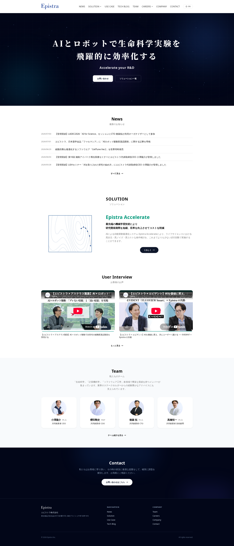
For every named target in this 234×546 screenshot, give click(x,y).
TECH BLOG (123, 6)
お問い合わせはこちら (115, 482)
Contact (156, 524)
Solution (110, 515)
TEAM (136, 6)
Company (157, 520)
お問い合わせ (103, 78)
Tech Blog (111, 524)
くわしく (147, 250)
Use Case (111, 520)
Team (155, 511)
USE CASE (109, 6)
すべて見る (115, 173)
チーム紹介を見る (115, 435)
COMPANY (161, 6)
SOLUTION (93, 6)
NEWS (82, 6)
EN (189, 6)
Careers (156, 515)
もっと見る (115, 345)
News (109, 511)
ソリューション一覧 (128, 78)
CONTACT (175, 6)
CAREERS (146, 6)
